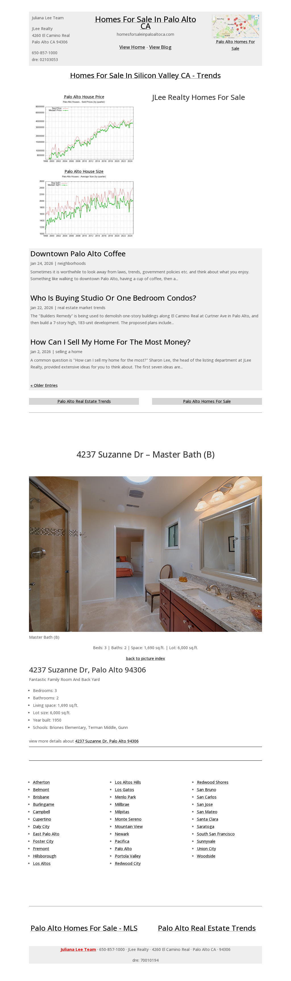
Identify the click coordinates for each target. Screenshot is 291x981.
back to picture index (145, 658)
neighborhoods (72, 263)
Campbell (41, 811)
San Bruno (206, 789)
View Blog (160, 47)
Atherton (41, 782)
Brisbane (41, 797)
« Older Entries (44, 385)
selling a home (68, 351)
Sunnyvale (206, 841)
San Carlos (207, 797)
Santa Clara (207, 819)
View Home (132, 47)
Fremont (41, 848)
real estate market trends (81, 307)
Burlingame (43, 804)
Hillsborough (44, 856)
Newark (122, 834)
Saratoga (205, 826)
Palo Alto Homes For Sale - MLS (84, 928)
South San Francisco (216, 834)
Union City (206, 848)
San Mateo (207, 811)
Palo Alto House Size (84, 171)
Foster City (43, 841)
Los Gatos (124, 789)
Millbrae (122, 804)
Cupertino (42, 819)
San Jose (205, 804)
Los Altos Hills (128, 782)
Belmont (41, 789)
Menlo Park (125, 797)
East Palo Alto (46, 834)
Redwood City (128, 863)
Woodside (206, 856)
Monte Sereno (128, 819)
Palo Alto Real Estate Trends (84, 401)
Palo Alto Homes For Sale (207, 401)
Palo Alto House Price (84, 96)
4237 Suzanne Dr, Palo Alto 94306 (107, 741)
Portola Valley (128, 856)
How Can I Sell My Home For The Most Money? (110, 342)
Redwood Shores (212, 782)
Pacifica (122, 841)
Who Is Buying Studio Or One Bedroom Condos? (113, 298)
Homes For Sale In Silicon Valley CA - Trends (145, 75)
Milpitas (122, 811)
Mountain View (129, 826)
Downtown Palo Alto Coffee (78, 253)
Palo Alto (123, 848)
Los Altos (42, 863)
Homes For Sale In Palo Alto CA (145, 22)
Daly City (41, 826)
